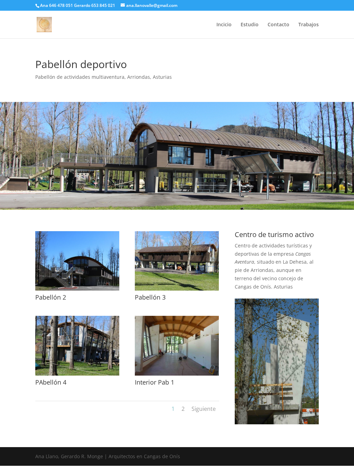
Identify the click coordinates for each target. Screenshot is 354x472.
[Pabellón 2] (77, 290)
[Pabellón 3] (177, 290)
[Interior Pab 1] (177, 375)
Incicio (224, 25)
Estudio (250, 25)
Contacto (278, 25)
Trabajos (308, 25)
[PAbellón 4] (77, 375)
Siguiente (204, 409)
